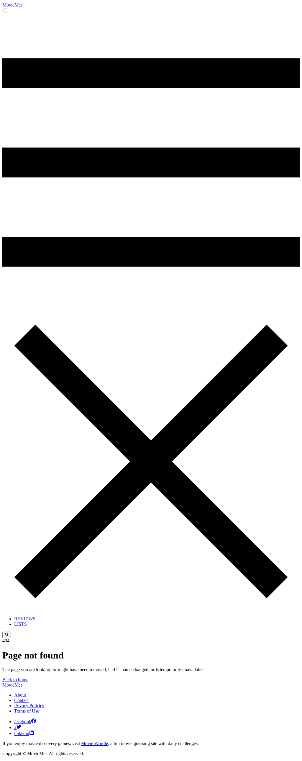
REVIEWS (24, 618)
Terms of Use (26, 710)
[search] (6, 635)
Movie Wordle (94, 743)
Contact (21, 700)
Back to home (15, 679)
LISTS (20, 624)
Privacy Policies (29, 705)
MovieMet (12, 4)
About (20, 694)
